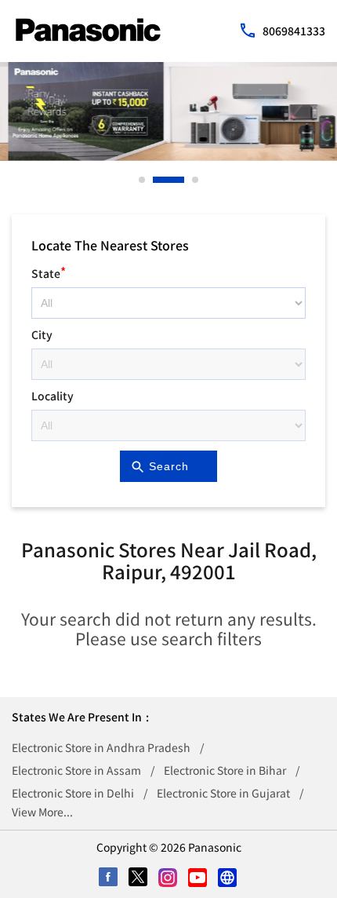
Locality (52, 395)
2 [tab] (157, 180)
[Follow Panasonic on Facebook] (109, 878)
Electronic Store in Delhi (73, 793)
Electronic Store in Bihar (225, 770)
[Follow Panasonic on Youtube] (198, 878)
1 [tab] (143, 180)
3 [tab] (196, 180)
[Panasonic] (88, 30)
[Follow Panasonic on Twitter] (139, 878)
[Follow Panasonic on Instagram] (168, 878)
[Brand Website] (228, 878)
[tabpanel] (168, 111)
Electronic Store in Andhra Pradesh (101, 747)
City (42, 334)
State (48, 271)
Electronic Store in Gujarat (223, 793)
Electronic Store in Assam (76, 770)
